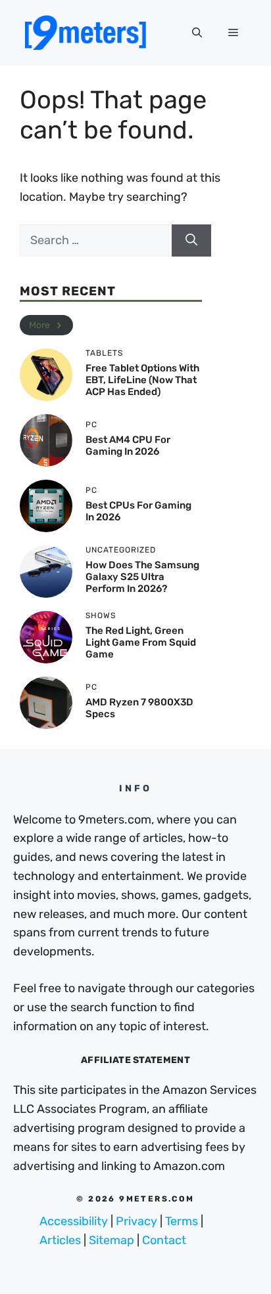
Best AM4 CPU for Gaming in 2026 (128, 445)
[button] (197, 32)
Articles (60, 1240)
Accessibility (73, 1221)
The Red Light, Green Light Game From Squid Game (141, 642)
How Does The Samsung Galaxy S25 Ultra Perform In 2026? (142, 577)
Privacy (136, 1221)
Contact (164, 1240)
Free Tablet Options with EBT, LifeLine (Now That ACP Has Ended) (142, 380)
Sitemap (111, 1240)
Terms (181, 1221)
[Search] (191, 240)
